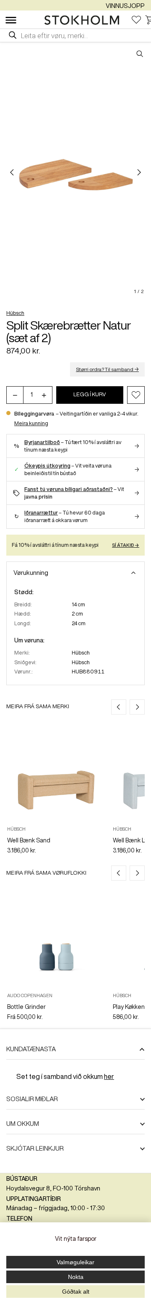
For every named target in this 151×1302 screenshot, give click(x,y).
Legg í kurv (89, 394)
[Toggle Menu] (10, 20)
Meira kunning (31, 423)
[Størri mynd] (75, 172)
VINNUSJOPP (125, 6)
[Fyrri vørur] (118, 707)
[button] (136, 395)
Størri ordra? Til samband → (107, 369)
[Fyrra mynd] (12, 172)
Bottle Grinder (26, 1007)
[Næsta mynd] (139, 172)
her (109, 1076)
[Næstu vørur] (137, 707)
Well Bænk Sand (28, 840)
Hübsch (15, 313)
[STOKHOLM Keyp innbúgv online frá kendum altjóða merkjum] (84, 20)
